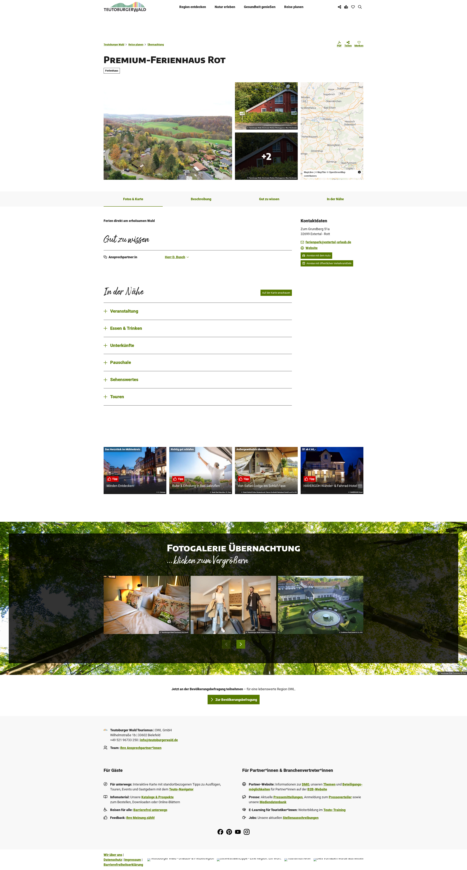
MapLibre (309, 172)
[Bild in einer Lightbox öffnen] (146, 605)
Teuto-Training (334, 810)
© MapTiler (320, 172)
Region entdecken (192, 7)
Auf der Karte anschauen (276, 292)
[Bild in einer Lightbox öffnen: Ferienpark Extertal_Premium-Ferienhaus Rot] (266, 106)
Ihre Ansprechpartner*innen (140, 748)
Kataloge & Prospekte (157, 797)
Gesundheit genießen (259, 7)
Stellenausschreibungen (301, 818)
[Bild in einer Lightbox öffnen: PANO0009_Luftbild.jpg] (168, 131)
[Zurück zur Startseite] (125, 7)
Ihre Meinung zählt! (140, 818)
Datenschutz (113, 860)
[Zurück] (226, 644)
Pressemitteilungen (288, 797)
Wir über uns (113, 855)
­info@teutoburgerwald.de (159, 740)
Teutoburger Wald (114, 44)
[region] (332, 131)
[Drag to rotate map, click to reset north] (305, 97)
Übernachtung (156, 44)
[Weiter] (240, 644)
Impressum (132, 860)
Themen (329, 784)
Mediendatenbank (273, 802)
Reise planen (293, 7)
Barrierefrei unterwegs (150, 810)
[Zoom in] (305, 86)
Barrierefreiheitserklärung (123, 865)
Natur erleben (225, 7)
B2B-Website (317, 789)
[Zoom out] (305, 92)
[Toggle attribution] (359, 172)
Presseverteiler (340, 797)
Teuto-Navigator (181, 789)
